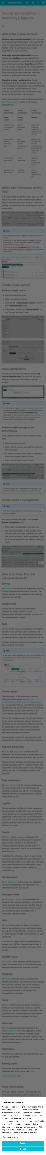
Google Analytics (12, 1137)
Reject (23, 1149)
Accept (23, 1143)
